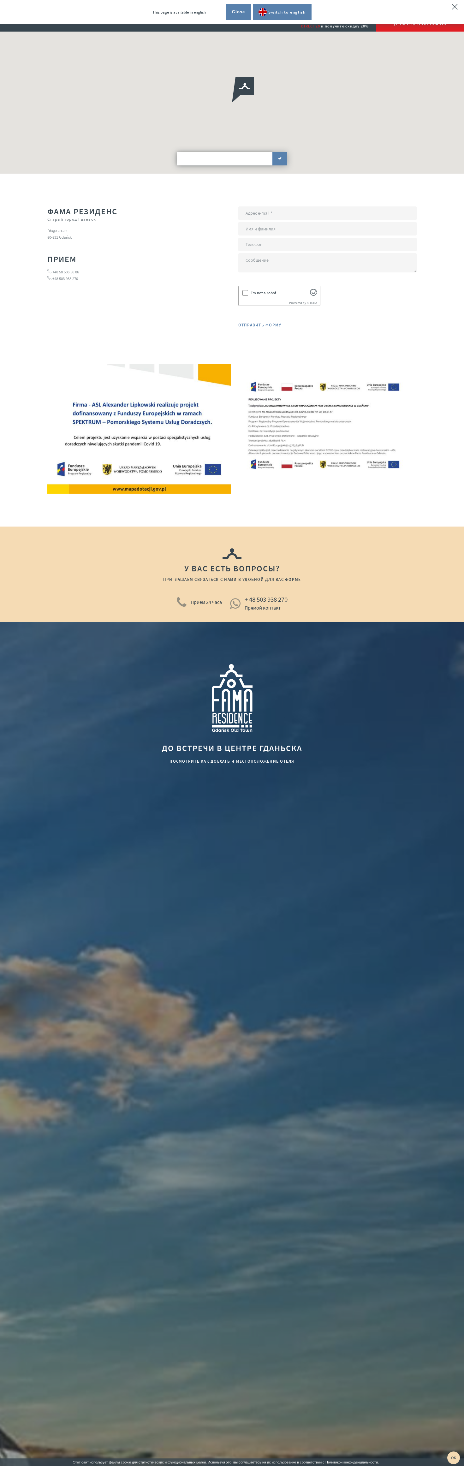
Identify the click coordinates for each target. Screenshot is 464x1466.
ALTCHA (312, 303)
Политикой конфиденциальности (351, 1462)
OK (453, 1458)
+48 (55, 278)
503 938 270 (68, 278)
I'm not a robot (263, 292)
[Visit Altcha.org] (313, 294)
